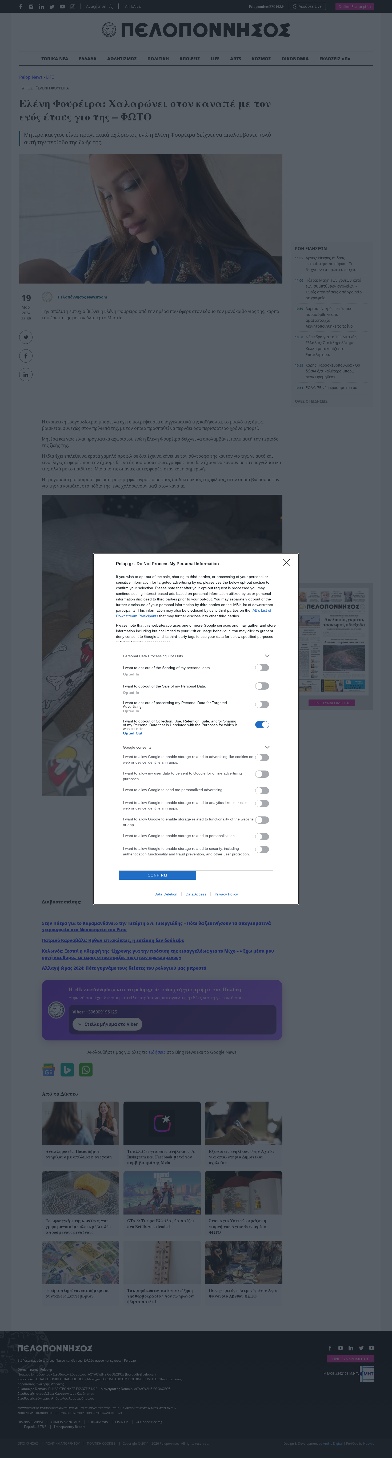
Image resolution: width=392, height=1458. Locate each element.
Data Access (196, 894)
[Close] (288, 564)
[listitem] (196, 656)
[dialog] (196, 729)
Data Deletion (165, 894)
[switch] (262, 667)
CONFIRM (157, 875)
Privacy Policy (226, 894)
